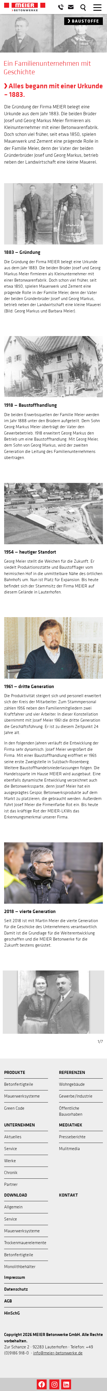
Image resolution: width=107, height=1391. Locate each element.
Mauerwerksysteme (22, 1096)
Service (10, 1148)
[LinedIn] (66, 1384)
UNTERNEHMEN (19, 1125)
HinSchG (12, 1313)
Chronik (11, 1172)
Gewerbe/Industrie (75, 1096)
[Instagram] (54, 1384)
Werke (10, 1161)
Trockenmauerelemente (25, 1243)
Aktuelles (12, 1137)
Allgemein (13, 1207)
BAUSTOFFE (85, 21)
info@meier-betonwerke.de (58, 1353)
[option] (53, 46)
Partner (11, 1184)
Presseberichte (72, 1137)
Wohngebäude (72, 1084)
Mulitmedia (69, 1148)
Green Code (14, 1108)
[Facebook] (42, 1384)
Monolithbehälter (19, 1266)
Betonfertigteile (18, 1084)
